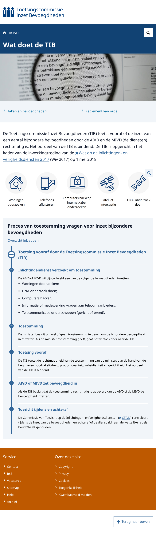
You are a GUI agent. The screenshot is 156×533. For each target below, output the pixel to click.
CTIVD (126, 418)
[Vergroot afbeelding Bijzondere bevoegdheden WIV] (149, 173)
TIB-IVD (13, 33)
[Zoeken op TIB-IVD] (148, 32)
